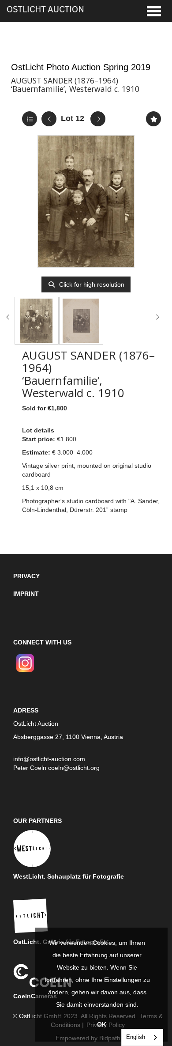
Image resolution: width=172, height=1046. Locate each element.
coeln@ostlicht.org (74, 767)
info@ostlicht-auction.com (49, 758)
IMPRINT (26, 593)
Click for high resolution (90, 284)
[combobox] (142, 1037)
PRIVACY (26, 576)
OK (101, 1024)
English (135, 1037)
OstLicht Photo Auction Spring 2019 (80, 67)
